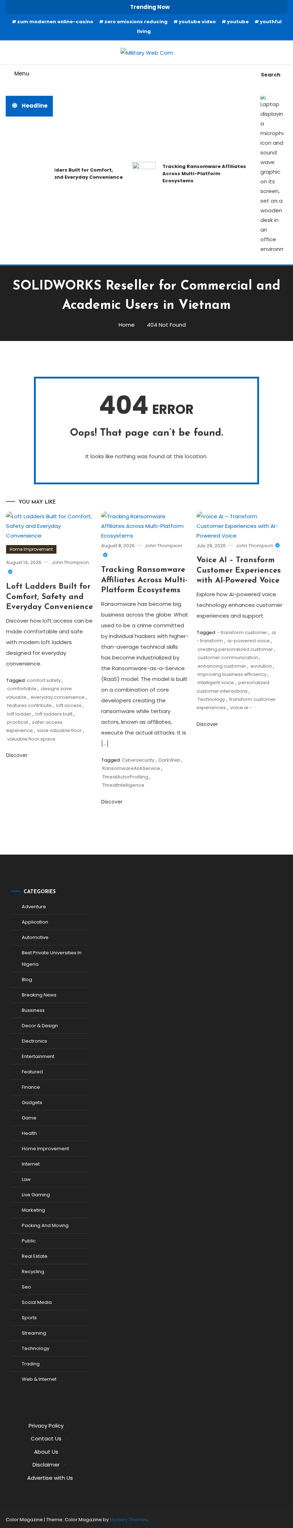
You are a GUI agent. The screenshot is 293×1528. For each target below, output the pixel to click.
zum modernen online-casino (55, 21)
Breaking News (39, 995)
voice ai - (241, 707)
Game (29, 1117)
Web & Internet (39, 1379)
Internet (31, 1164)
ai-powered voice (248, 640)
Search (270, 74)
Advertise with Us (50, 1478)
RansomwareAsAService (131, 768)
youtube (238, 21)
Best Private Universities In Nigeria (51, 958)
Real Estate (35, 1256)
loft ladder (19, 714)
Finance (31, 1087)
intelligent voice (216, 682)
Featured (32, 1071)
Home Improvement (31, 549)
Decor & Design (40, 1025)
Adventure (34, 906)
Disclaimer (46, 1464)
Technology (211, 699)
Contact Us (46, 1438)
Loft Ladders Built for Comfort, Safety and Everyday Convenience (74, 174)
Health (29, 1133)
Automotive (35, 937)
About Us (46, 1451)
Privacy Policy (46, 1425)
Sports (29, 1317)
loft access (68, 705)
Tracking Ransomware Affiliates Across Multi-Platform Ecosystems (200, 173)
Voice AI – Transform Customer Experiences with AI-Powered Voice (239, 570)
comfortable (21, 688)
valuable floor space (31, 739)
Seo (26, 1287)
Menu (21, 73)
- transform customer (242, 632)
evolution (261, 666)
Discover (17, 755)
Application (35, 922)
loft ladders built (54, 714)
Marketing (33, 1210)
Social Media (37, 1302)
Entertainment (38, 1056)
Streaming (34, 1333)
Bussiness (33, 1010)
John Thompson (254, 545)
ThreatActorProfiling (125, 776)
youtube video (197, 21)
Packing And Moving (45, 1225)
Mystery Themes (129, 1519)
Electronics (34, 1041)
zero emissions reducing (136, 21)
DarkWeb (169, 760)
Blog (27, 979)
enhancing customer (222, 666)
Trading (31, 1363)
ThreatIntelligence (123, 785)
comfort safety (44, 680)
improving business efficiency (232, 674)
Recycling (33, 1271)
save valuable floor (59, 730)
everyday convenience (58, 697)
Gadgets (32, 1102)
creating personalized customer (235, 649)
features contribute (29, 705)
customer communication (228, 657)
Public (29, 1240)
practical (17, 722)
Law (26, 1179)
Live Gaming (36, 1194)
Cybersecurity (138, 760)
